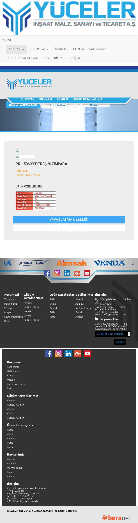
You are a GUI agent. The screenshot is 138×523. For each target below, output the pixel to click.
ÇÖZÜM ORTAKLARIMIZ (89, 49)
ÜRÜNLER (61, 49)
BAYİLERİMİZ (52, 58)
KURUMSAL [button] (38, 49)
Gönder (120, 341)
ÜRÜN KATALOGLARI (23, 58)
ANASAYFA (17, 49)
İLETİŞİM (74, 58)
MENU (7, 40)
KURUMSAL (46, 98)
